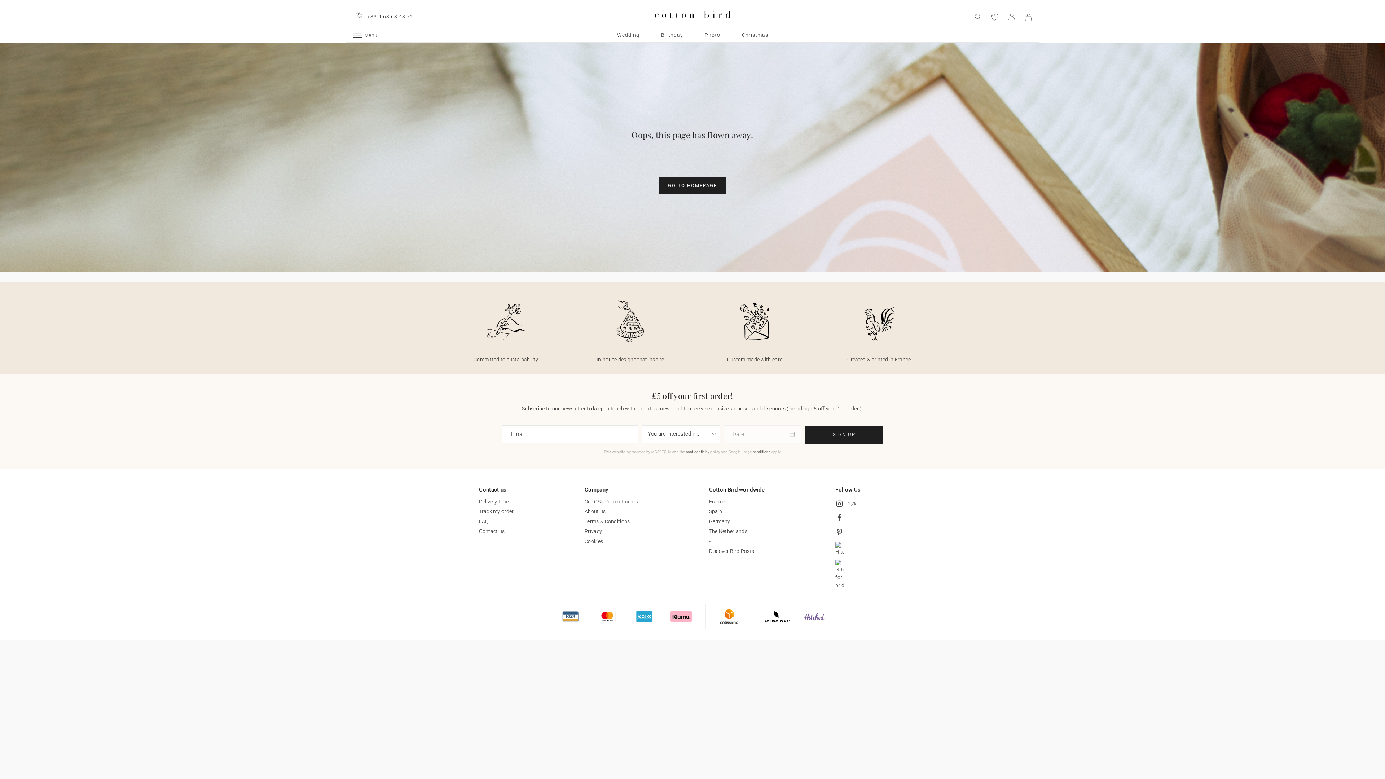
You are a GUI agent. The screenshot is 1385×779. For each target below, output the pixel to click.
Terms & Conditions (607, 521)
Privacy (593, 531)
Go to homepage (692, 185)
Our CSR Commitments (611, 502)
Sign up (844, 434)
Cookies (594, 541)
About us (595, 511)
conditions (762, 452)
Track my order (496, 511)
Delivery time (494, 502)
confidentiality (698, 452)
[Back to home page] (693, 24)
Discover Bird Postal (732, 551)
